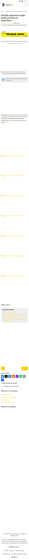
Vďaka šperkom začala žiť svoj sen (12, 316)
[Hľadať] (27, 1)
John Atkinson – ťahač (8, 402)
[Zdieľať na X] (6, 376)
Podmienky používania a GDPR (19, 554)
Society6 (9, 122)
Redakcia (12, 550)
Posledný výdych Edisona (9, 397)
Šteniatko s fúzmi (6, 394)
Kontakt (6, 550)
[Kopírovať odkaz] (2, 379)
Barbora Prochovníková (6, 23)
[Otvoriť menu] (26, 5)
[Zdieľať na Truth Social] (17, 376)
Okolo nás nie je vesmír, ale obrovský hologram (15, 314)
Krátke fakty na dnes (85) (10, 312)
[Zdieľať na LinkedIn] (9, 376)
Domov (2, 11)
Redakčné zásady (20, 550)
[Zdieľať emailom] (24, 376)
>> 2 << (12, 304)
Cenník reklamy (6, 554)
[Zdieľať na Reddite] (13, 376)
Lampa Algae (5, 399)
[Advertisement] (14, 59)
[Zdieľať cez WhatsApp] (20, 376)
